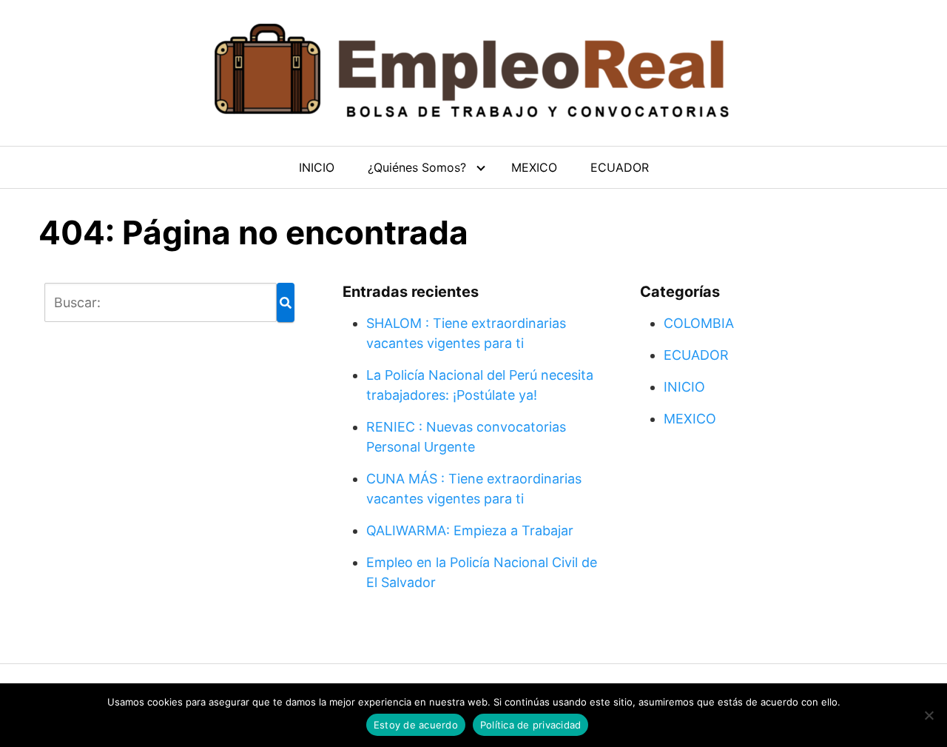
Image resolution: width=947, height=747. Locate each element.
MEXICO (534, 167)
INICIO (316, 167)
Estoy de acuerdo (416, 725)
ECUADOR (619, 167)
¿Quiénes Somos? (417, 167)
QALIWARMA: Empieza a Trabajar (469, 530)
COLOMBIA (699, 323)
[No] (928, 715)
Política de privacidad (531, 725)
